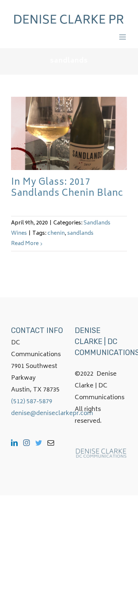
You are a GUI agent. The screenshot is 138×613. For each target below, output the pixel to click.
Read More (25, 243)
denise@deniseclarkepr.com (52, 413)
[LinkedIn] (14, 442)
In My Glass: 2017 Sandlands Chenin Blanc (67, 188)
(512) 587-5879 (31, 402)
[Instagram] (26, 442)
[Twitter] (38, 442)
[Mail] (50, 442)
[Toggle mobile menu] (123, 37)
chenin (56, 233)
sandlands (80, 233)
